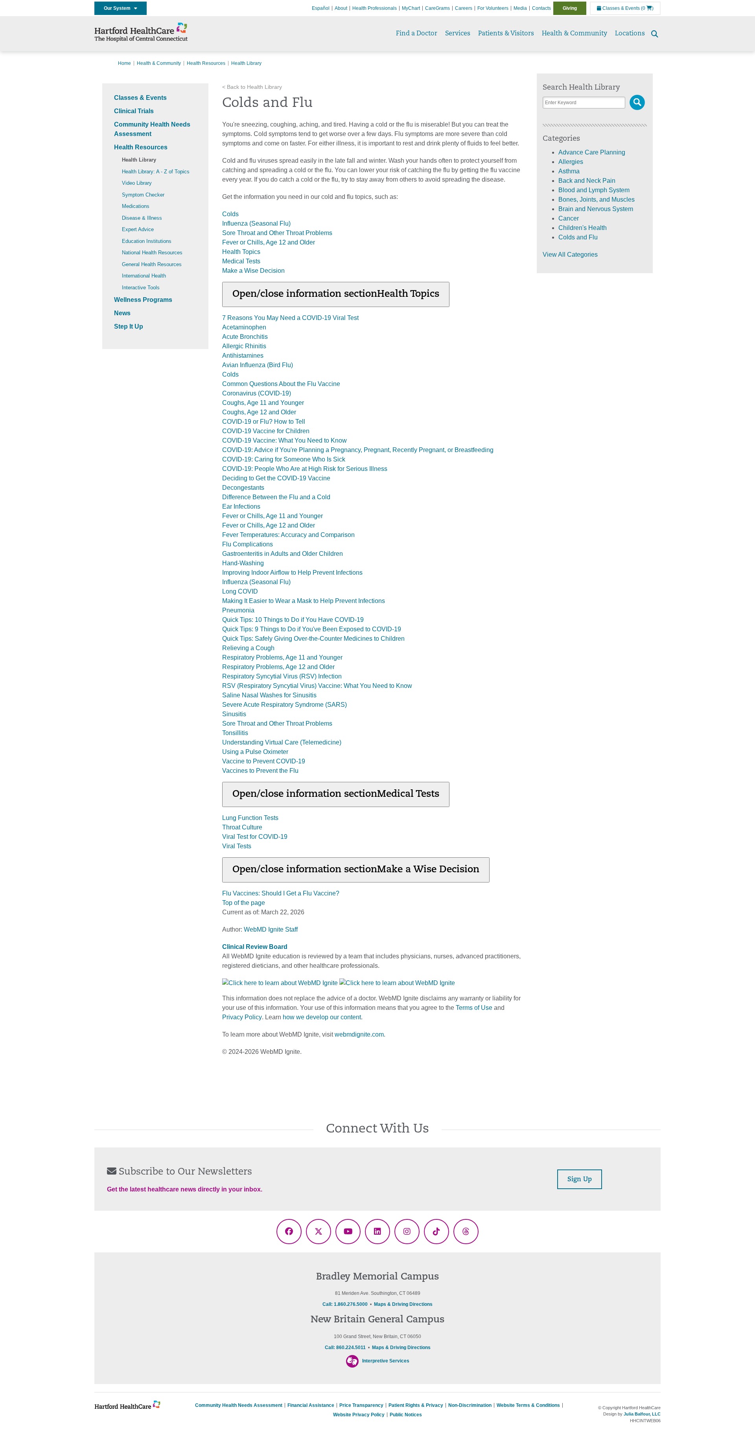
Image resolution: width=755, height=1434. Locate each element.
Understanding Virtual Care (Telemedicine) (281, 742)
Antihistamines (242, 355)
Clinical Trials (134, 111)
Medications (135, 206)
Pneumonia (238, 610)
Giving (570, 8)
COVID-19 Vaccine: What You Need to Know (284, 440)
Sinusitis (234, 714)
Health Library (139, 160)
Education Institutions (146, 241)
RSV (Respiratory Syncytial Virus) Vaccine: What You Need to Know (317, 685)
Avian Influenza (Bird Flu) (257, 365)
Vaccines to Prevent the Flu (260, 770)
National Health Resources (152, 253)
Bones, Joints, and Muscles (596, 199)
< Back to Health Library (252, 87)
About (341, 8)
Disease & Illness (142, 218)
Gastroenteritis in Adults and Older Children (282, 553)
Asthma (569, 171)
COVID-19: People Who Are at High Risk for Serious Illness (304, 468)
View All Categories (570, 254)
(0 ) (647, 8)
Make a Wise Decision (253, 270)
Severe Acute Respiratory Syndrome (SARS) (284, 704)
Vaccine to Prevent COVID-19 (263, 761)
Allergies (570, 161)
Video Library (137, 183)
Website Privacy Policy (359, 1414)
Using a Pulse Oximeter (255, 751)
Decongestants (243, 487)
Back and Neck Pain (586, 180)
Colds (230, 214)
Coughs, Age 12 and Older (259, 412)
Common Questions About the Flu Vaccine (281, 384)
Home (124, 63)
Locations (630, 34)
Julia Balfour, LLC (642, 1414)
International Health (144, 276)
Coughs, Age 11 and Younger (263, 402)
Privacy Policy (242, 1017)
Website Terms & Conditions (528, 1405)
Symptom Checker (143, 195)
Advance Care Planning (591, 152)
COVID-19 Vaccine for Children (265, 431)
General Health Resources (152, 264)
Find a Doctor (416, 34)
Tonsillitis (235, 733)
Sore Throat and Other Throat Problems (277, 233)
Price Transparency (361, 1405)
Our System (119, 8)
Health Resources (206, 63)
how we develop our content (322, 1017)
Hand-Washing (243, 563)
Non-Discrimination (470, 1405)
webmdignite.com (359, 1034)
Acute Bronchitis (245, 336)
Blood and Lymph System (594, 190)
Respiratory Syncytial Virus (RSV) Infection (282, 676)
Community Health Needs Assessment (238, 1405)
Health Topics (241, 251)
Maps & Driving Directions (403, 1304)
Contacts (541, 8)
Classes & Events (620, 8)
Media (520, 8)
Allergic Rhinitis (244, 346)
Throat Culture (242, 827)
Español (321, 8)
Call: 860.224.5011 (345, 1347)
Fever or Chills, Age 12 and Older (268, 242)
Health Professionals (374, 8)
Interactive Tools (141, 287)
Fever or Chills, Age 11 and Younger (272, 516)
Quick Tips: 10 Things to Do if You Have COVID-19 (293, 619)
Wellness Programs (143, 299)
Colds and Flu (578, 237)
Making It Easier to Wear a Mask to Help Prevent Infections (303, 601)
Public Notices (406, 1414)
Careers (463, 8)
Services (457, 34)
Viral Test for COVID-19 (254, 836)
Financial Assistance (310, 1405)
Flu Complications (247, 544)
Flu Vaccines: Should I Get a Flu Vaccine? (280, 893)
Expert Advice (138, 229)
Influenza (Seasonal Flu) (256, 223)
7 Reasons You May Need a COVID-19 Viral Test (290, 317)
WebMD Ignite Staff (271, 929)
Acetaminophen (244, 327)
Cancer (568, 218)
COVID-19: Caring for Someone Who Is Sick (283, 459)
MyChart (411, 8)
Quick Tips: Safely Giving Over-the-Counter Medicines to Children (313, 638)
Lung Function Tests (250, 817)
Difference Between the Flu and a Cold (276, 497)
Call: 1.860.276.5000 (345, 1304)
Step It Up (128, 326)
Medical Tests (241, 261)
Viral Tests (236, 846)
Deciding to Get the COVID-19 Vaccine (276, 478)
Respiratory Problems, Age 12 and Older (278, 667)
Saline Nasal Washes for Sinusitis (269, 695)
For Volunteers (492, 8)
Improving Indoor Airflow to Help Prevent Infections (292, 572)
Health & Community (574, 34)
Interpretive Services (385, 1361)
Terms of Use (474, 1007)
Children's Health (582, 227)
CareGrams (437, 8)
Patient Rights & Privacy (416, 1405)
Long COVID (240, 591)
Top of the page (243, 902)
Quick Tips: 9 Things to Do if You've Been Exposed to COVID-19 (311, 629)
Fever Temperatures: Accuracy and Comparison (288, 534)
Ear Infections (241, 506)
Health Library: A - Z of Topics (156, 172)
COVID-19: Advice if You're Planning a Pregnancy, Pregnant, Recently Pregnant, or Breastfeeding (358, 450)
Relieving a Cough (248, 648)
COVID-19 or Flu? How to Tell (263, 421)
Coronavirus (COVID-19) (256, 393)
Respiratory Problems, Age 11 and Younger (282, 657)
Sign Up (579, 1180)
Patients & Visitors (506, 34)
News (122, 313)
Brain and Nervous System (595, 209)
